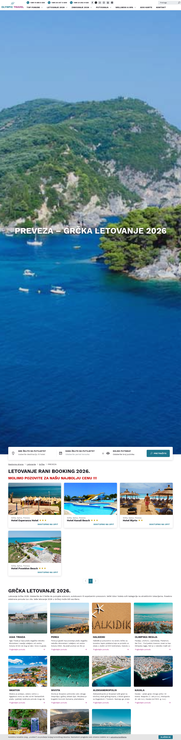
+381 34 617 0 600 (59, 3)
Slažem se (166, 737)
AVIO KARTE (146, 7)
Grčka (42, 464)
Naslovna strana (16, 464)
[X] (96, 2)
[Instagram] (104, 2)
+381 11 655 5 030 (37, 3)
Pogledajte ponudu (17, 649)
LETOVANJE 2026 (56, 7)
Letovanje (31, 464)
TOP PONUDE (34, 7)
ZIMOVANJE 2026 (81, 7)
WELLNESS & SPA (124, 7)
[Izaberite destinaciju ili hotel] (37, 454)
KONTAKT (161, 7)
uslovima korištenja (118, 737)
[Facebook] (92, 2)
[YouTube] (100, 2)
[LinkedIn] (108, 2)
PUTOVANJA (102, 7)
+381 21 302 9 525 (81, 3)
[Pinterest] (112, 2)
